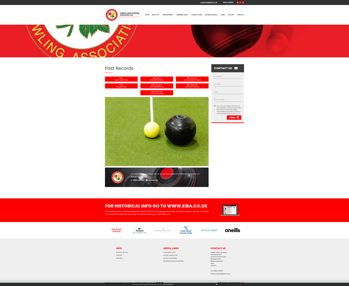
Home (147, 15)
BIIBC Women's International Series (157, 86)
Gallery (231, 15)
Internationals (211, 15)
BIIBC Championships (121, 86)
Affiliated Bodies (170, 258)
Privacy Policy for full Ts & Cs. (231, 113)
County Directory (170, 255)
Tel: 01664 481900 (217, 271)
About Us (155, 15)
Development (168, 15)
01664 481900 (138, 180)
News (223, 15)
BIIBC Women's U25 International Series (192, 79)
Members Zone (182, 15)
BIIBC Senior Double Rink (121, 79)
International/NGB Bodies (173, 261)
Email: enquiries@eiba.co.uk (220, 274)
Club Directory (169, 252)
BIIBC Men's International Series (157, 79)
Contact (240, 15)
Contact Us (153, 180)
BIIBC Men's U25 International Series (157, 93)
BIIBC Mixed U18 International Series (192, 86)
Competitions (196, 15)
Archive (119, 258)
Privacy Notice (122, 252)
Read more (170, 284)
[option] (174, 41)
